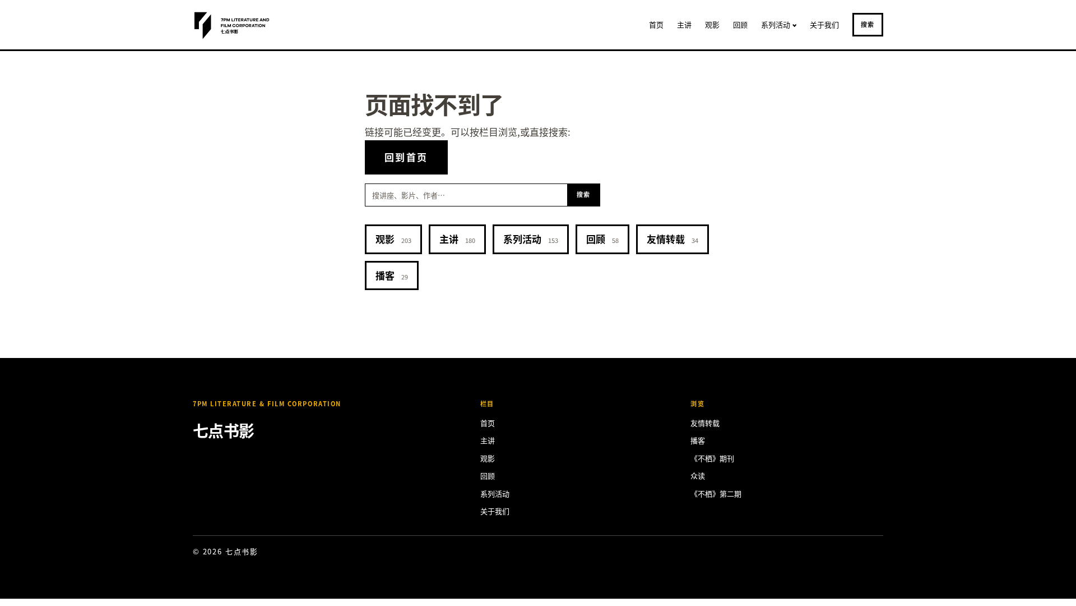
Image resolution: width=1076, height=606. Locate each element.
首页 (656, 24)
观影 (712, 24)
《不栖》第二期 (715, 493)
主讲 (684, 24)
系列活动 (775, 24)
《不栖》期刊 (712, 458)
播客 (391, 275)
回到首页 (406, 157)
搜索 (868, 24)
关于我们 (824, 24)
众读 (697, 475)
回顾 (740, 24)
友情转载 (672, 239)
